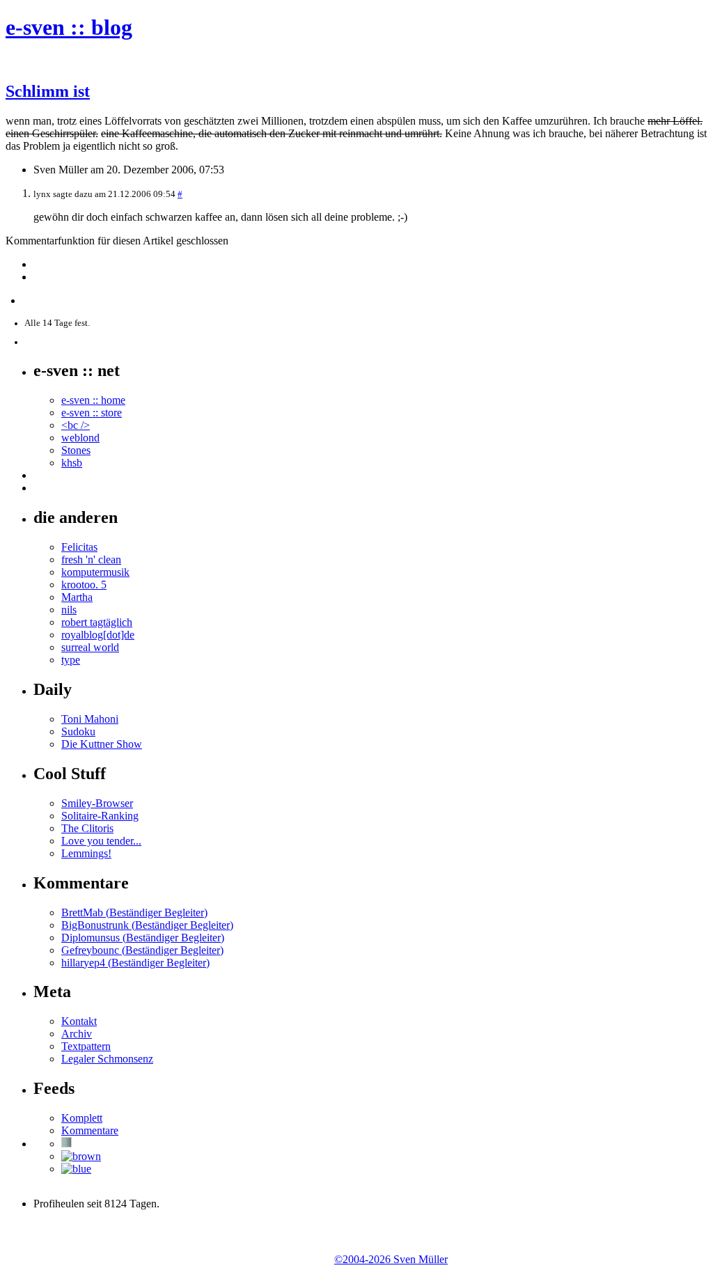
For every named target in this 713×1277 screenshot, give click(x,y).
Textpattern (86, 1046)
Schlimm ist (48, 91)
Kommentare (89, 1130)
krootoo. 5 (84, 584)
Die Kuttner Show (101, 744)
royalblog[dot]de (97, 635)
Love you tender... (101, 841)
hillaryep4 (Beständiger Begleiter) (135, 963)
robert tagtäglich (96, 622)
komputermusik (95, 572)
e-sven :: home (93, 400)
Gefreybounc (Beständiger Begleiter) (142, 950)
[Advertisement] (168, 1242)
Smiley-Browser (97, 803)
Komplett (81, 1118)
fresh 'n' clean (91, 559)
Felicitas (79, 547)
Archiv (76, 1034)
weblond (80, 438)
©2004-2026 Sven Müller (391, 1259)
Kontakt (79, 1021)
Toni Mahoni (89, 719)
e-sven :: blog (69, 27)
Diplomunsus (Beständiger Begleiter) (142, 937)
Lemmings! (86, 853)
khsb (71, 463)
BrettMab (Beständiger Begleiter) (134, 912)
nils (69, 610)
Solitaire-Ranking (100, 816)
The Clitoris (87, 828)
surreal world (90, 647)
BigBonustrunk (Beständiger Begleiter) (147, 925)
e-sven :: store (91, 412)
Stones (76, 450)
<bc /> (75, 425)
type (70, 660)
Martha (77, 597)
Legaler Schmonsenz (107, 1059)
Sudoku (78, 731)
